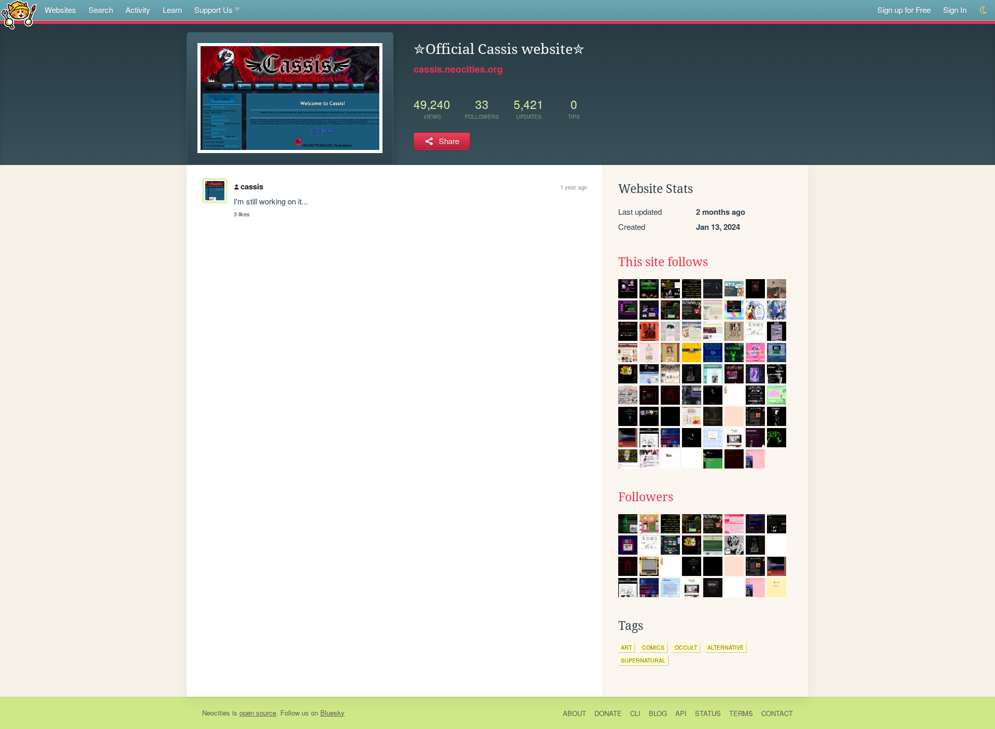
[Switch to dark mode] (984, 10)
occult (686, 647)
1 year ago (573, 187)
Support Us (213, 9)
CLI (635, 713)
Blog (658, 713)
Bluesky (332, 713)
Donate (608, 713)
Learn (172, 9)
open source (257, 713)
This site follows (663, 262)
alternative (725, 647)
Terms (741, 713)
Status (708, 713)
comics (653, 647)
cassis (251, 186)
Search (101, 9)
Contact (777, 713)
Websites (60, 9)
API (681, 713)
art (626, 647)
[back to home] (19, 14)
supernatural (643, 660)
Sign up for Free (904, 9)
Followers (645, 497)
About (574, 713)
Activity (137, 9)
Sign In (954, 9)
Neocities (216, 713)
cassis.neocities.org (458, 69)
